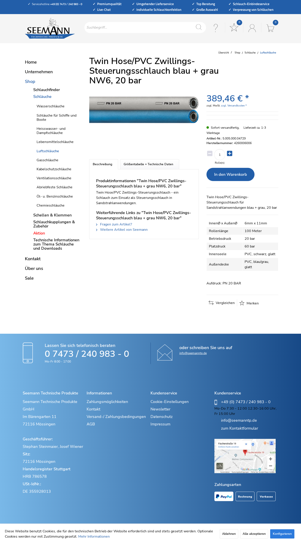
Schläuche (42, 96)
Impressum (160, 424)
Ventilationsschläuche (54, 178)
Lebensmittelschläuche (55, 141)
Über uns (34, 268)
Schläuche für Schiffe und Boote (56, 117)
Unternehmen (39, 72)
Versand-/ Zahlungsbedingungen (116, 416)
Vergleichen (225, 302)
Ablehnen (229, 534)
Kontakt (33, 259)
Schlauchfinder (46, 89)
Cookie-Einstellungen (169, 401)
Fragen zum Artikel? (115, 224)
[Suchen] (198, 27)
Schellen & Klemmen (52, 215)
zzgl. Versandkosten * (234, 105)
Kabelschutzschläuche (54, 169)
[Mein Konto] (251, 27)
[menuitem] (145, 27)
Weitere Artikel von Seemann (123, 229)
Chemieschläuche (51, 205)
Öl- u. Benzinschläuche (55, 196)
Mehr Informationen (94, 536)
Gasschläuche (47, 160)
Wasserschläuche (51, 106)
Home (31, 62)
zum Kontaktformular (239, 428)
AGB (91, 424)
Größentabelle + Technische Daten (148, 164)
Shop (30, 81)
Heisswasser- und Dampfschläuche (51, 130)
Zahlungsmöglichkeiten (107, 401)
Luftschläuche (48, 151)
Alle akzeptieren (254, 534)
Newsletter (160, 409)
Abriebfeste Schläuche (54, 187)
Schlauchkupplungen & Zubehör (54, 224)
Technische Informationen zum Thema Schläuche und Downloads (56, 244)
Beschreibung (102, 164)
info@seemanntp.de (193, 353)
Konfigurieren (282, 534)
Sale (29, 278)
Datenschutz (161, 416)
